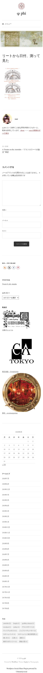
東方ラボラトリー (10, 641)
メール (5, 220)
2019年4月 (5, 505)
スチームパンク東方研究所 (27, 634)
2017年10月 (6, 598)
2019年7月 (5, 495)
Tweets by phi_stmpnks (9, 284)
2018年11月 (6, 533)
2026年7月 (5, 478)
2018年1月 (5, 581)
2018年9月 (5, 543)
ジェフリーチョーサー (27, 631)
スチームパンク (9, 634)
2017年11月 (6, 592)
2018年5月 (5, 565)
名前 (4, 210)
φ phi (21, 13)
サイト (4, 231)
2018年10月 (6, 538)
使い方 (6, 638)
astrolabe (7, 623)
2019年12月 (6, 489)
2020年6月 (5, 484)
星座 (22, 638)
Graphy (26, 662)
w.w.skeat (7, 627)
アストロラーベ (28, 627)
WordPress (15, 662)
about (22, 130)
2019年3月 (5, 511)
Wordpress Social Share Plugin (17, 668)
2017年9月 (5, 603)
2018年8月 (5, 549)
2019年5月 (5, 500)
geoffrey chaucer (28, 623)
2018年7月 (5, 554)
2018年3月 (5, 576)
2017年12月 (6, 587)
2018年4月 (5, 570)
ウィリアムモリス (10, 631)
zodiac (16, 627)
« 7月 (4, 465)
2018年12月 (6, 527)
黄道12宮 (23, 641)
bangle (16, 623)
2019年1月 (5, 522)
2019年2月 (5, 516)
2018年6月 (5, 560)
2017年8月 (5, 608)
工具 (14, 638)
